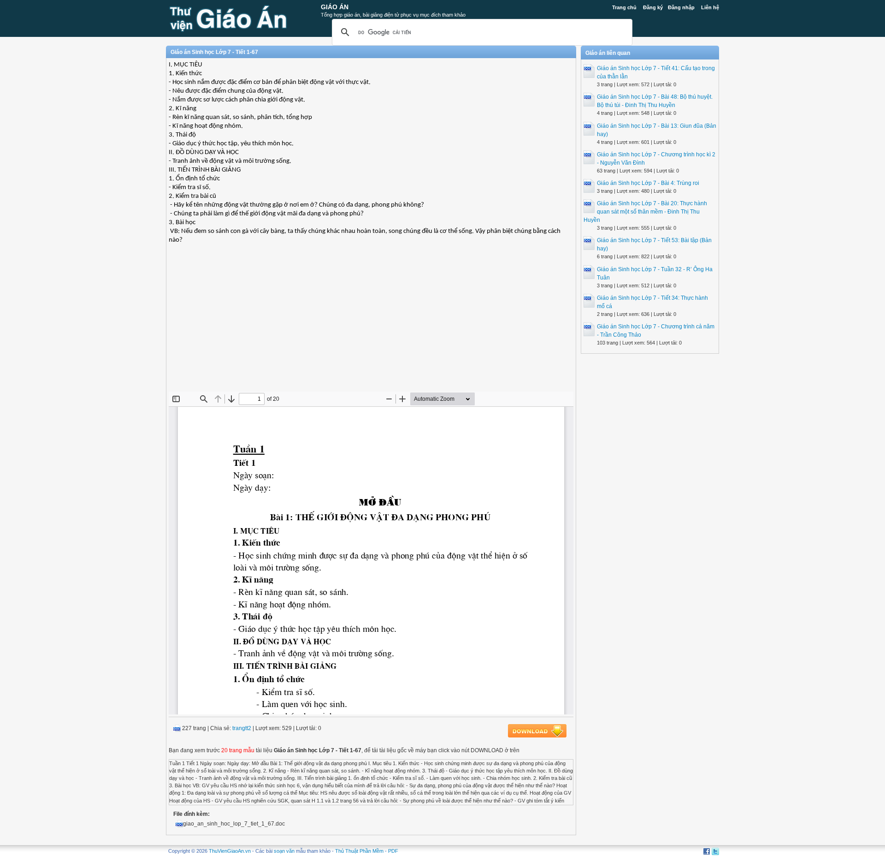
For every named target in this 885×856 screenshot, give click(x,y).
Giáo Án (334, 7)
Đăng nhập (681, 7)
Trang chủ (624, 7)
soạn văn (284, 851)
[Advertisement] (371, 324)
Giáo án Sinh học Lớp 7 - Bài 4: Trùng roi (648, 183)
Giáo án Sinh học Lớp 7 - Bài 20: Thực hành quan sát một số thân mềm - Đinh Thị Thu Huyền (645, 211)
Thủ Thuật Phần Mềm (359, 851)
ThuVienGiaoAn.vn (230, 851)
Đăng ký (653, 7)
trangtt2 (241, 728)
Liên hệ (710, 7)
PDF (393, 851)
